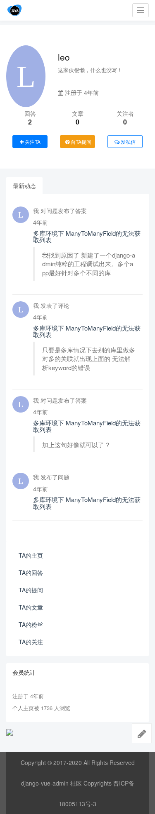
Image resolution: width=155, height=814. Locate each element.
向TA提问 (80, 141)
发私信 (127, 141)
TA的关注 (31, 642)
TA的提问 (31, 590)
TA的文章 (31, 607)
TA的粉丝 (31, 624)
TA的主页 (31, 555)
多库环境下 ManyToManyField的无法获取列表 (87, 236)
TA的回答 (31, 572)
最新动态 (24, 185)
